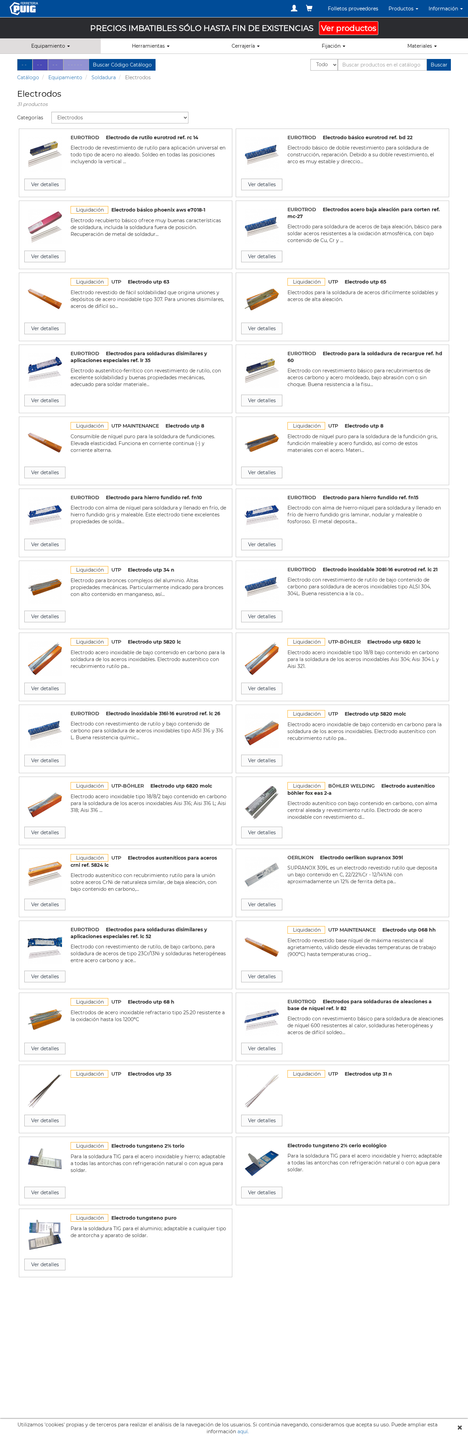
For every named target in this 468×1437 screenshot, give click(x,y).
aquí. (243, 1431)
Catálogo (28, 77)
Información (444, 8)
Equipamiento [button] (48, 46)
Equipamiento (65, 77)
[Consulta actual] (309, 8)
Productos (402, 8)
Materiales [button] (420, 46)
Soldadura (103, 77)
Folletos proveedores (353, 8)
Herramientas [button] (149, 46)
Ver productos (348, 28)
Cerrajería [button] (244, 46)
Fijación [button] (332, 46)
